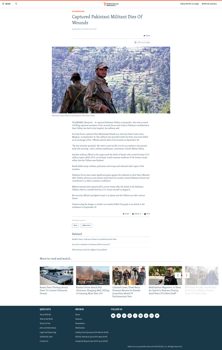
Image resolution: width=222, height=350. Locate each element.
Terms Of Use (45, 323)
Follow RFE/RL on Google (189, 4)
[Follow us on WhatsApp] (151, 315)
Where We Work (46, 319)
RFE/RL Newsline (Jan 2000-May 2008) (91, 337)
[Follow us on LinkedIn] (146, 315)
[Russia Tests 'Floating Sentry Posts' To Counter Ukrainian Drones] (56, 275)
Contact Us (44, 341)
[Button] (146, 35)
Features (78, 319)
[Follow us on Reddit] (118, 315)
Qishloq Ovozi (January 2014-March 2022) (91, 332)
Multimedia (80, 328)
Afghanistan (78, 12)
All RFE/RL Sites (46, 337)
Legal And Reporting (48, 332)
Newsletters (80, 323)
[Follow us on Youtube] (113, 315)
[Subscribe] (157, 315)
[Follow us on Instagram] (124, 315)
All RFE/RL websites (209, 4)
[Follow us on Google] (129, 315)
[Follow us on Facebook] (140, 315)
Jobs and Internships (48, 328)
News (77, 315)
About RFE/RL (45, 315)
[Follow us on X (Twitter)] (135, 315)
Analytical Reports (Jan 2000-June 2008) (91, 341)
